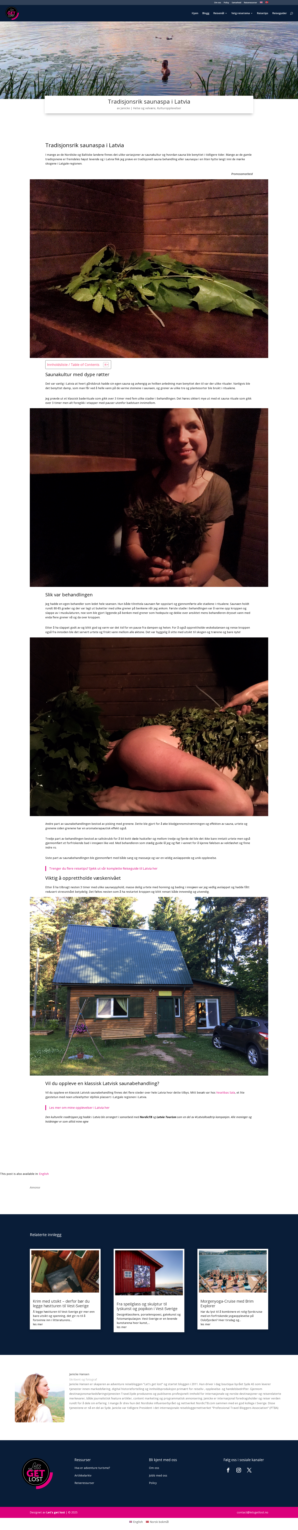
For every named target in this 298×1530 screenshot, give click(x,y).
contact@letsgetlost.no (252, 1512)
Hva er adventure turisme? (92, 1468)
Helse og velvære (144, 108)
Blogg (205, 13)
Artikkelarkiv (82, 1475)
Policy (226, 3)
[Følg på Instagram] (238, 1470)
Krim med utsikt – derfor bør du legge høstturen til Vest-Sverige (61, 1303)
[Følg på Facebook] (228, 1470)
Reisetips (262, 13)
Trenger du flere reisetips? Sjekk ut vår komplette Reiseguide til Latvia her (103, 868)
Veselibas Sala (225, 1092)
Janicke (125, 108)
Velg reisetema (240, 13)
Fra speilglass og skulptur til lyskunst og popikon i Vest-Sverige (147, 1306)
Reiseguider (279, 13)
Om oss (217, 3)
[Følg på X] (249, 1470)
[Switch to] (261, 3)
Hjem (195, 13)
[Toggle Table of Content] (104, 364)
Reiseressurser (250, 3)
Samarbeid (236, 3)
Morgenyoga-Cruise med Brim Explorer (227, 1303)
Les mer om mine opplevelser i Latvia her (79, 1108)
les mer (38, 1324)
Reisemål (218, 13)
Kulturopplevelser (169, 108)
